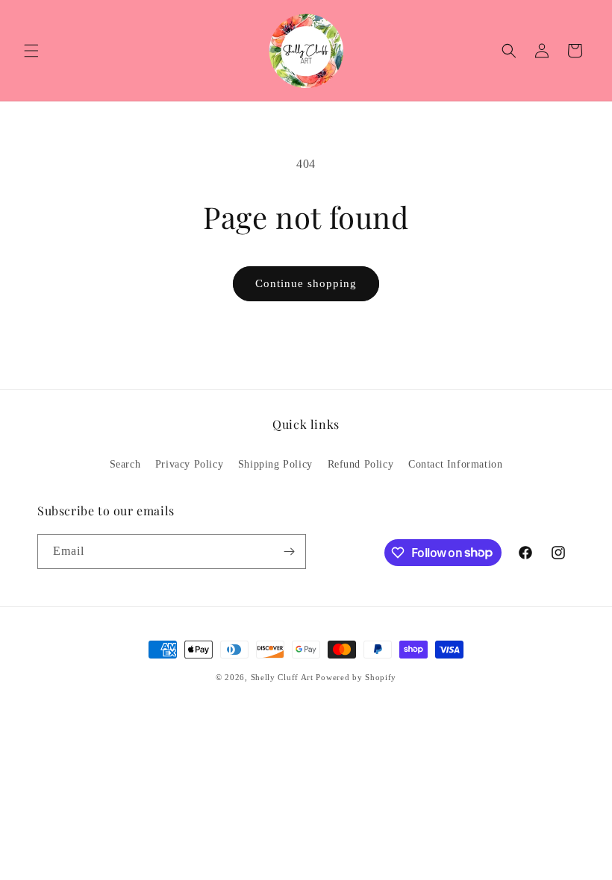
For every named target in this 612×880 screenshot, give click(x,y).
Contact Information (455, 464)
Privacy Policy (189, 464)
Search (125, 464)
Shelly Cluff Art (282, 677)
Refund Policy (361, 464)
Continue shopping (306, 283)
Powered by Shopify (356, 677)
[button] (31, 50)
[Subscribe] (288, 551)
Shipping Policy (275, 464)
